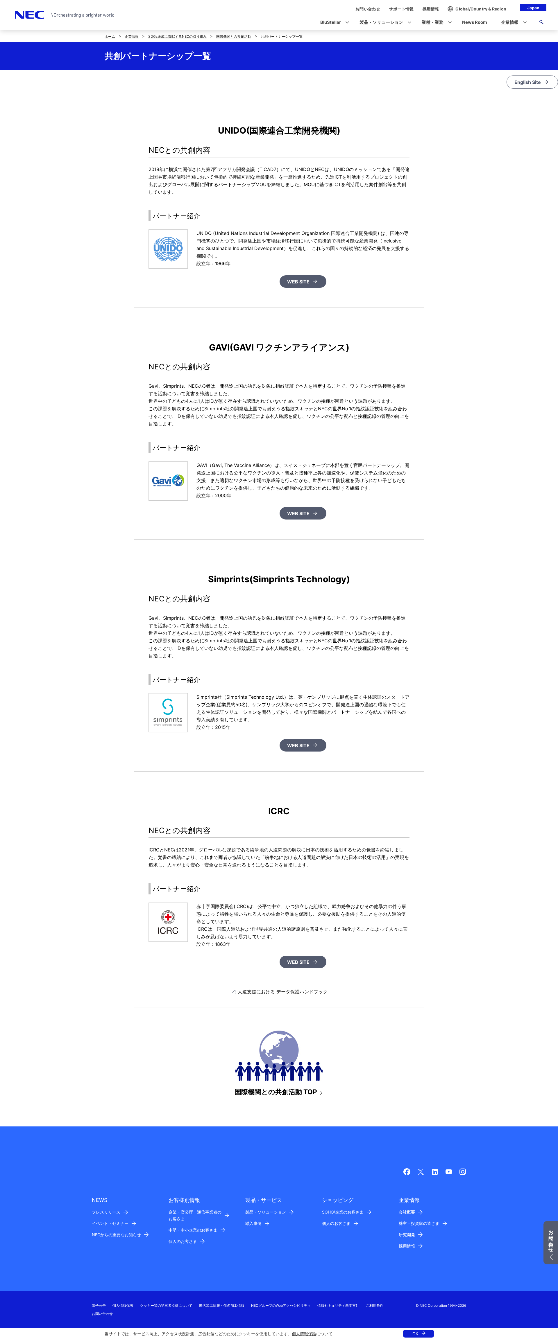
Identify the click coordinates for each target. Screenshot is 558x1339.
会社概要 (407, 1211)
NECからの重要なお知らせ (116, 1234)
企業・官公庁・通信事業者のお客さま (195, 1215)
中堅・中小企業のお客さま (193, 1229)
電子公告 (99, 1305)
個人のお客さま (183, 1241)
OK (415, 1333)
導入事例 (253, 1223)
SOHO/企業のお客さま (343, 1211)
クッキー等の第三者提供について (166, 1305)
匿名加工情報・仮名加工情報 (221, 1305)
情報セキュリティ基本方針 (338, 1305)
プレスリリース (106, 1211)
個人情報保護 (304, 1333)
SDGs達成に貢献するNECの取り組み (177, 36)
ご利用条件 (374, 1305)
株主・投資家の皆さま (419, 1223)
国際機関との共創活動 (233, 36)
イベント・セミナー (110, 1223)
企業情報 (132, 36)
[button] (333, 22)
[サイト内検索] (541, 22)
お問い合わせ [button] (551, 1238)
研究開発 (407, 1234)
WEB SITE (298, 282)
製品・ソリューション (265, 1211)
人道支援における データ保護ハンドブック (283, 992)
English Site (527, 82)
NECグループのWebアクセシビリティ (281, 1305)
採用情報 (407, 1245)
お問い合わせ (102, 1313)
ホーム (110, 36)
